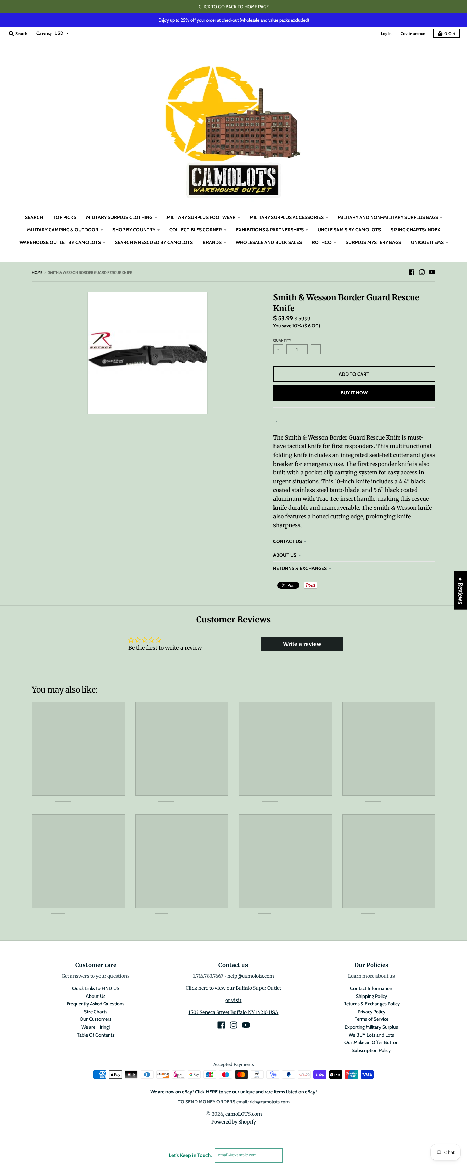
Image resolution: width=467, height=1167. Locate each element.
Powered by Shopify (233, 1122)
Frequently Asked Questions (95, 1004)
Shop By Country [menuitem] (133, 230)
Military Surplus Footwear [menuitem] (201, 217)
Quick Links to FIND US (95, 988)
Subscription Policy (371, 1050)
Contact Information (371, 988)
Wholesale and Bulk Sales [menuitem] (269, 242)
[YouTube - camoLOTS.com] (432, 272)
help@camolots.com (250, 976)
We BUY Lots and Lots (371, 1035)
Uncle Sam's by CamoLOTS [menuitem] (349, 230)
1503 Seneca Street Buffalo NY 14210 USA (233, 1012)
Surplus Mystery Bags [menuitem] (373, 242)
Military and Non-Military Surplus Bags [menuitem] (388, 217)
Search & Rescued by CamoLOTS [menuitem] (154, 242)
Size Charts (95, 1012)
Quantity (282, 340)
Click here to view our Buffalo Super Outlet (233, 988)
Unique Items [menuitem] (427, 242)
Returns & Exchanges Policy (371, 1004)
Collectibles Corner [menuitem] (195, 230)
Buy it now (354, 393)
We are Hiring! (95, 1027)
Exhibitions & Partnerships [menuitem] (270, 230)
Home (37, 272)
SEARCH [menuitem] (34, 217)
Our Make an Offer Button (371, 1042)
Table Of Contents (96, 1035)
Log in (386, 33)
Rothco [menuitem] (322, 242)
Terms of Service (371, 1019)
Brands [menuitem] (212, 242)
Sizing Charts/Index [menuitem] (415, 230)
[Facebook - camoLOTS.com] (412, 272)
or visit (233, 1000)
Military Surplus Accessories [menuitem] (287, 217)
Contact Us (287, 541)
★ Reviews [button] (460, 590)
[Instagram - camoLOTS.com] (422, 272)
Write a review (302, 643)
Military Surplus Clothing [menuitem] (119, 217)
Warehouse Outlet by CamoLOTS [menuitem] (60, 242)
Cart (449, 33)
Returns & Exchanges (300, 568)
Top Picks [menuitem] (64, 217)
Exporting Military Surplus (371, 1027)
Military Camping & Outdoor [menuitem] (62, 230)
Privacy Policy (371, 1012)
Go (290, 1155)
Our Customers (95, 1019)
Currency (44, 33)
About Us (284, 555)
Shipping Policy (371, 996)
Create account (414, 33)
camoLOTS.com (243, 1114)
